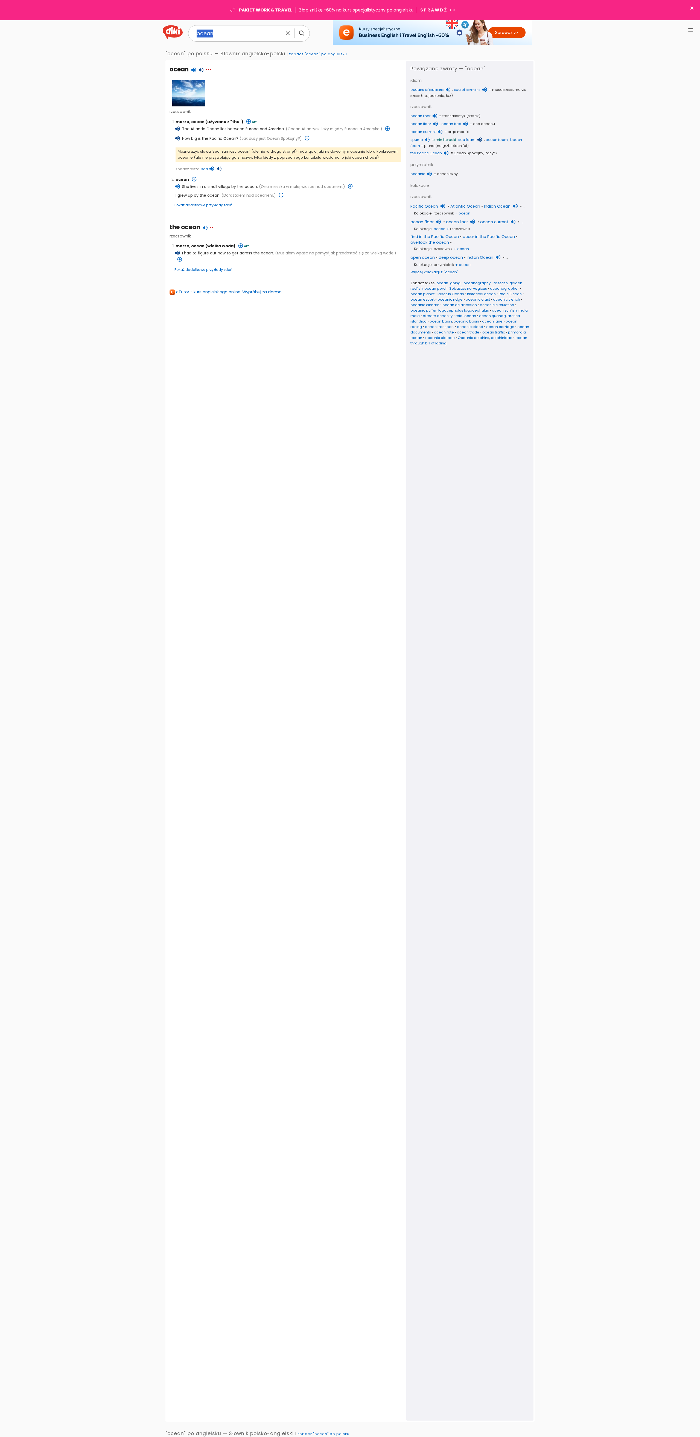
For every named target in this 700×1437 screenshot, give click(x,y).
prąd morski (458, 131)
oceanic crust (478, 299)
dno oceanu (484, 123)
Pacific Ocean (424, 206)
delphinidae (501, 337)
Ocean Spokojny (468, 153)
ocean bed (451, 123)
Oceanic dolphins (473, 337)
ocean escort (422, 299)
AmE (255, 122)
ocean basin (441, 321)
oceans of (427, 89)
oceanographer (504, 288)
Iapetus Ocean (451, 294)
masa (502, 89)
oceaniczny (447, 173)
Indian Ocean (497, 206)
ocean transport (439, 326)
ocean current (423, 131)
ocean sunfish (504, 310)
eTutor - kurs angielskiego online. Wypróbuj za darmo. (229, 292)
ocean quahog (492, 315)
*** (208, 70)
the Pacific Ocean (426, 153)
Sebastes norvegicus (468, 288)
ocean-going (448, 283)
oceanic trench (506, 299)
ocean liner (420, 115)
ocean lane (492, 321)
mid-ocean (466, 315)
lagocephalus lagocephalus (463, 310)
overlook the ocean (429, 242)
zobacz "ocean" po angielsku (318, 54)
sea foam (467, 139)
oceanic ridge (450, 299)
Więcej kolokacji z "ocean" (434, 272)
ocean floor (420, 123)
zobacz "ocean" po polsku (323, 1434)
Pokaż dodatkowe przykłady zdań (203, 205)
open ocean (422, 257)
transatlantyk (453, 115)
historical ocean (481, 294)
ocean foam (497, 139)
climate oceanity (438, 315)
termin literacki (443, 139)
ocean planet (422, 294)
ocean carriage (500, 326)
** (212, 228)
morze (182, 121)
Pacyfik (491, 153)
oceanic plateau (440, 337)
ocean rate (444, 332)
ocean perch (436, 288)
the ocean (185, 227)
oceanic (417, 173)
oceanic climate (424, 304)
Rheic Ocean (510, 294)
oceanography (477, 283)
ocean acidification (459, 304)
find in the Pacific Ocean (434, 236)
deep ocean (451, 257)
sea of (467, 89)
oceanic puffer (423, 310)
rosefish (501, 283)
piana (429, 145)
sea (204, 169)
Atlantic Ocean (465, 206)
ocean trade (468, 332)
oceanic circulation (497, 304)
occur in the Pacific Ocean (489, 236)
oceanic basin (466, 321)
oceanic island (470, 326)
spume (416, 139)
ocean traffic (493, 332)
